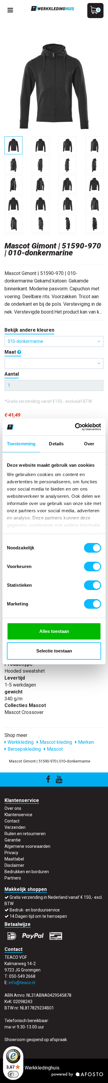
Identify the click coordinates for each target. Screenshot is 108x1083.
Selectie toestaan (54, 650)
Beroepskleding (23, 749)
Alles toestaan (54, 631)
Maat (10, 352)
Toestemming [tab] (21, 443)
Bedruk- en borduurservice (35, 910)
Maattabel (14, 859)
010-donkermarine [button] (25, 341)
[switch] (92, 566)
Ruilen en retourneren (25, 833)
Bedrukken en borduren (26, 871)
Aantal (11, 374)
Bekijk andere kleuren (29, 330)
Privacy (11, 852)
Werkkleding (20, 742)
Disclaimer (14, 865)
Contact (12, 821)
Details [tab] (56, 443)
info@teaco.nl (22, 982)
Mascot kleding (55, 742)
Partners (12, 878)
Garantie (12, 840)
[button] (54, 363)
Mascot (54, 749)
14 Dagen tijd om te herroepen (38, 916)
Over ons (12, 808)
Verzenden (15, 827)
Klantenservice (18, 814)
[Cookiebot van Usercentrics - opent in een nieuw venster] (76, 427)
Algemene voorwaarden (27, 846)
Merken (85, 742)
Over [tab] (89, 443)
